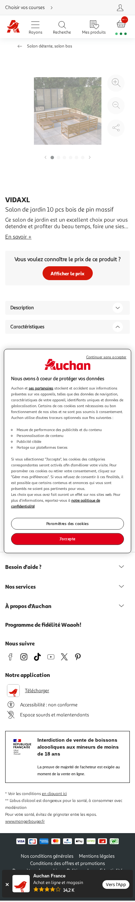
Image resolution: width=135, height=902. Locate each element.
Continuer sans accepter (106, 357)
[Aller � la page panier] (121, 27)
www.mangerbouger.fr (25, 821)
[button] (45, 157)
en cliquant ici (54, 793)
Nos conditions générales (47, 856)
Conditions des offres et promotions (67, 863)
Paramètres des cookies (67, 523)
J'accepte (67, 538)
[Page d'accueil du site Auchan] (13, 27)
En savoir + (18, 236)
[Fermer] (7, 884)
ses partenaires (41, 388)
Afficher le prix (67, 273)
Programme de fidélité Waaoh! (43, 624)
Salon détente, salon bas (49, 46)
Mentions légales (97, 856)
